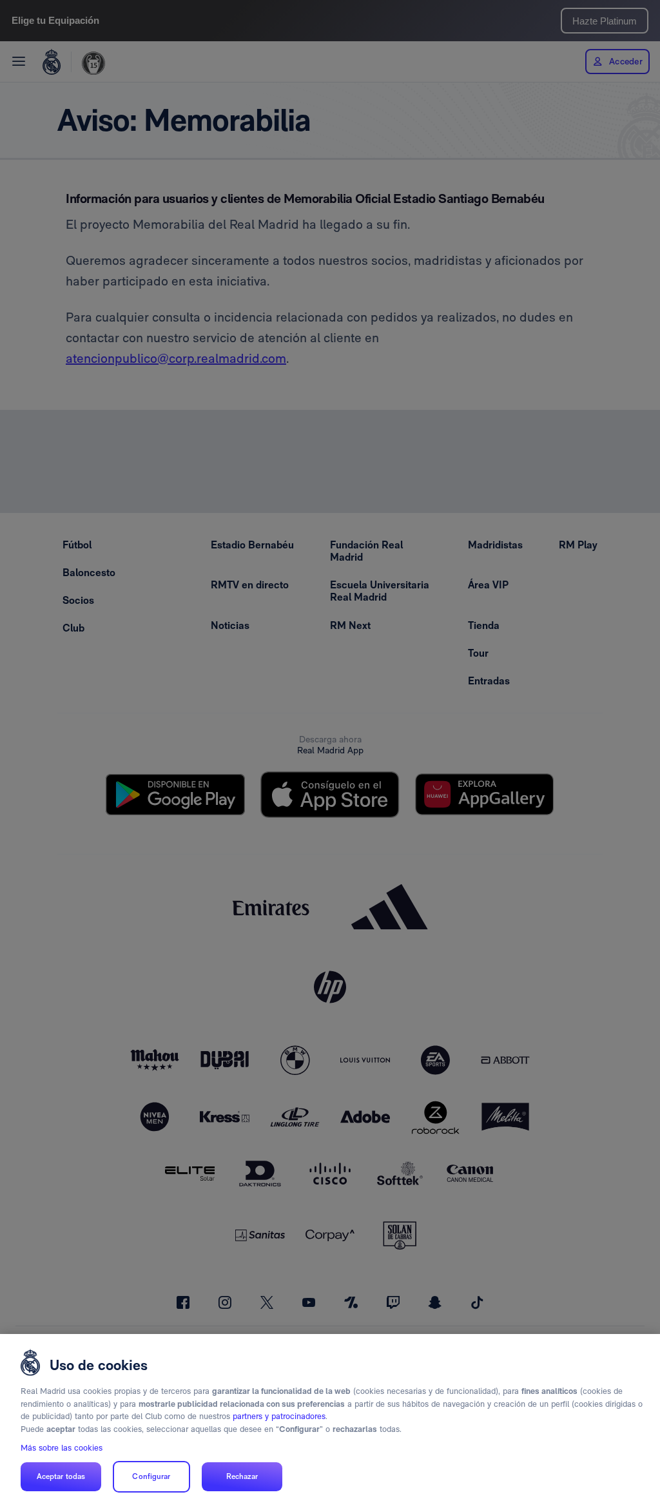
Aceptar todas (61, 1476)
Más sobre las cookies (61, 1448)
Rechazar (242, 1476)
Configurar (151, 1476)
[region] (330, 1421)
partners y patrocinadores (279, 1416)
